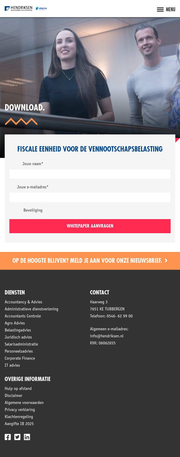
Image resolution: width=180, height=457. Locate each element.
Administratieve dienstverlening (31, 309)
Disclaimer (13, 396)
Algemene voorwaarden (24, 403)
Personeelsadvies (19, 352)
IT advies (12, 366)
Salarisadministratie (21, 345)
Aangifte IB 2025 (19, 424)
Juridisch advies (18, 337)
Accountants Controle (23, 316)
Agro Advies (15, 323)
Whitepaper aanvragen (90, 226)
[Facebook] (8, 437)
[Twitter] (17, 437)
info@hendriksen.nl (107, 336)
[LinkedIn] (27, 437)
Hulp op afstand (18, 389)
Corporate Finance (20, 359)
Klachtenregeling (19, 417)
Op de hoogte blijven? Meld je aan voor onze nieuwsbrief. (87, 261)
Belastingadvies (18, 330)
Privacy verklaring (20, 410)
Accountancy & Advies (23, 302)
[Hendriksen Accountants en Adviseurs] (26, 8)
